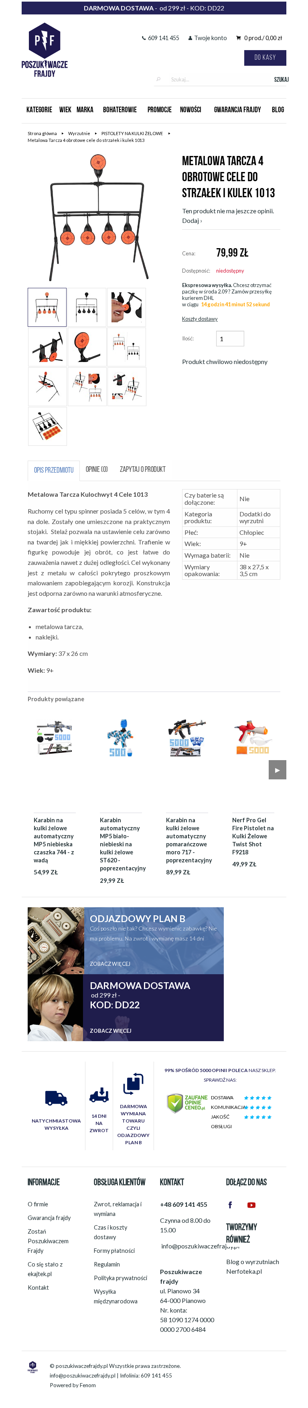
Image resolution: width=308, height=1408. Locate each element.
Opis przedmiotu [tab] (53, 471)
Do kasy (265, 58)
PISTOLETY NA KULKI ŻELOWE (132, 133)
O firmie (38, 1204)
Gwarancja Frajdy (237, 110)
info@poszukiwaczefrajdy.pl (83, 1375)
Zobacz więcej (110, 964)
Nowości (190, 110)
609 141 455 (163, 37)
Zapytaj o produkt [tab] (143, 470)
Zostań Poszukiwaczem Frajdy (48, 1241)
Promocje (160, 110)
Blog (278, 110)
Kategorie (39, 110)
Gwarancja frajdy (49, 1217)
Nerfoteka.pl (244, 1271)
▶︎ (277, 769)
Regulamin (107, 1264)
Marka (85, 110)
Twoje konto (210, 37)
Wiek (65, 110)
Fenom (88, 1385)
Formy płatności (114, 1250)
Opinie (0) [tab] (97, 470)
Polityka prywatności (120, 1277)
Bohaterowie (120, 110)
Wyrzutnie (79, 133)
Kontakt (38, 1287)
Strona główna (42, 133)
